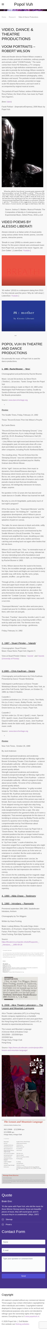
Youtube (26, 250)
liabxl (9, 102)
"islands (30, 656)
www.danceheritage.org (18, 400)
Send (23, 1276)
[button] (3, 4)
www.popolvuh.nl (32, 1316)
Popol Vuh (23, 4)
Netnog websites (22, 1324)
